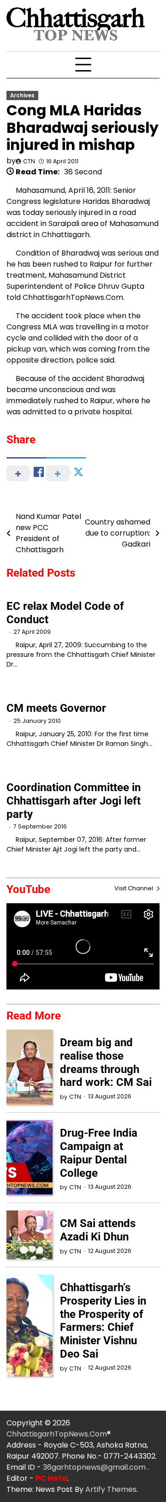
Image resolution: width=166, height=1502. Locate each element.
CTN (29, 161)
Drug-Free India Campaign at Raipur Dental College (98, 1152)
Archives (22, 95)
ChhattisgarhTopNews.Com (56, 1434)
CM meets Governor (56, 708)
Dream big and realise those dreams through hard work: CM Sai (106, 1062)
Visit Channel (134, 888)
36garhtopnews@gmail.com (95, 1467)
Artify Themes (110, 1489)
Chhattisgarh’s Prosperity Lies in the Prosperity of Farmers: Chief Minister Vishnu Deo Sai (103, 1320)
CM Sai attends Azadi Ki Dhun (98, 1230)
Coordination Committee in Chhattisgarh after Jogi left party (73, 801)
